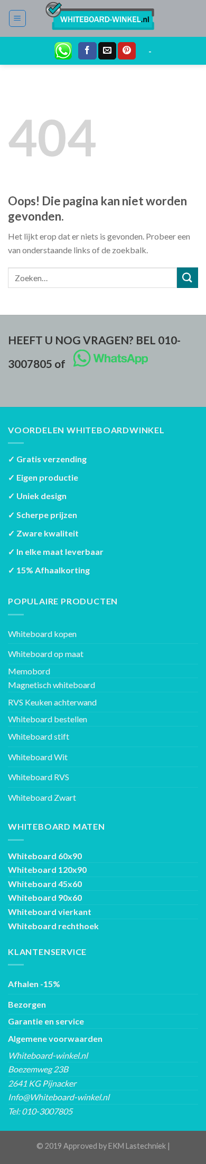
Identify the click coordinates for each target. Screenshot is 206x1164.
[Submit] (187, 277)
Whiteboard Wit (38, 757)
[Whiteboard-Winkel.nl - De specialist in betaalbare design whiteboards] (103, 18)
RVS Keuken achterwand (52, 702)
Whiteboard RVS (38, 777)
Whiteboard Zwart (42, 797)
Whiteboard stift (38, 736)
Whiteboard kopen (42, 634)
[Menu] (17, 18)
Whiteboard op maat (45, 654)
